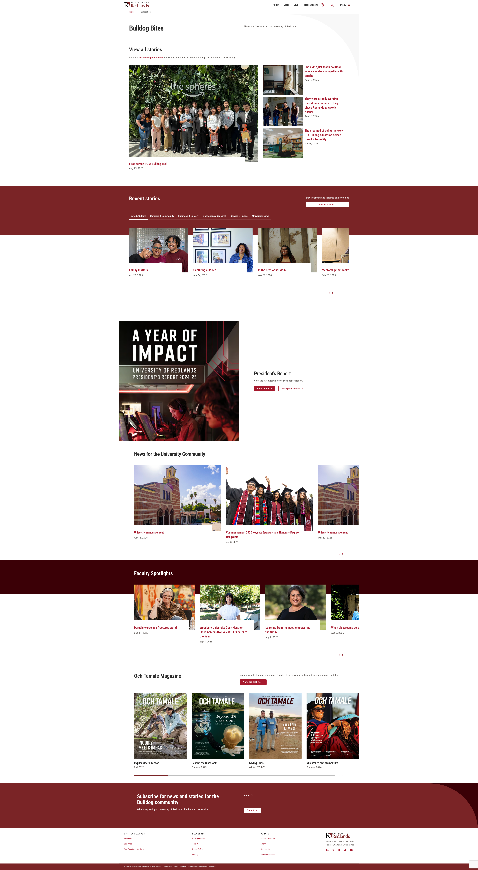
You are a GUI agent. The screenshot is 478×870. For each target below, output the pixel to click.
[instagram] (333, 850)
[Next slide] (332, 293)
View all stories (326, 204)
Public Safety (197, 849)
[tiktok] (345, 850)
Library (195, 854)
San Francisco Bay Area (134, 849)
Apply (276, 4)
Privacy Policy (168, 866)
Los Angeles (129, 844)
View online (263, 388)
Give (296, 4)
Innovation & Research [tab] (214, 216)
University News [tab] (260, 216)
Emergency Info (198, 838)
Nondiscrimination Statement (197, 866)
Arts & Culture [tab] (138, 216)
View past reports (291, 388)
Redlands (132, 12)
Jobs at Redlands (268, 854)
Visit (286, 4)
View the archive (252, 681)
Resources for (311, 4)
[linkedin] (339, 850)
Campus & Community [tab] (162, 216)
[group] (158, 255)
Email (247, 795)
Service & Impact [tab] (239, 216)
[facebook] (327, 850)
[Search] (332, 5)
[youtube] (351, 850)
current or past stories (151, 57)
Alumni (263, 844)
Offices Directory (268, 838)
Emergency (212, 866)
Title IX (195, 844)
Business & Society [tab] (188, 216)
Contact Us (265, 849)
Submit (251, 810)
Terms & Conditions (180, 866)
